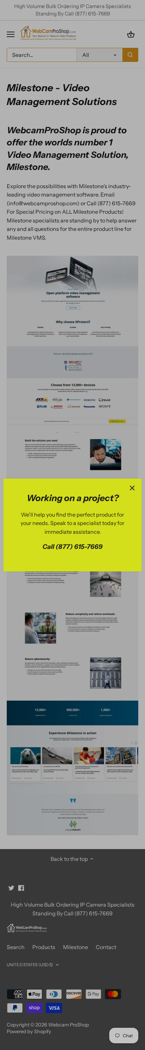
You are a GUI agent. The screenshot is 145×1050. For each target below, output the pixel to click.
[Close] (132, 488)
